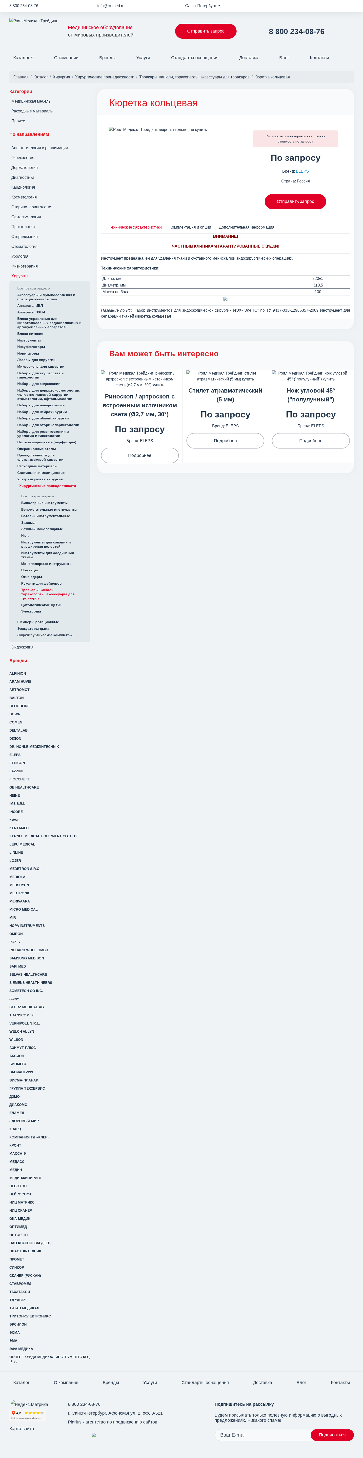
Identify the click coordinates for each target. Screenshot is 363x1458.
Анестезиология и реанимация (39, 148)
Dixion (15, 738)
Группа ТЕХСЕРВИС (27, 1088)
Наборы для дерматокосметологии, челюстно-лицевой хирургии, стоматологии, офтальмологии (48, 394)
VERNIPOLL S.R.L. (24, 1023)
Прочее (18, 121)
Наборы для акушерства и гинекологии (40, 375)
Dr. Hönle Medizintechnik (34, 747)
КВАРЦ (15, 1129)
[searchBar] (350, 54)
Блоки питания (30, 334)
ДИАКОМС (18, 1105)
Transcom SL (22, 1015)
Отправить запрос (205, 31)
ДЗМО (14, 1096)
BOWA (14, 714)
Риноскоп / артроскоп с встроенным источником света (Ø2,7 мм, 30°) (140, 405)
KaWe (14, 820)
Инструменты (29, 340)
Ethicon (17, 763)
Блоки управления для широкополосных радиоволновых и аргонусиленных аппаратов (49, 323)
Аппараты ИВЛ (30, 305)
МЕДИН (15, 1170)
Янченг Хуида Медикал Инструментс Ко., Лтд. (49, 1359)
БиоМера (18, 1064)
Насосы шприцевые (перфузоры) (46, 442)
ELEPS (14, 755)
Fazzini (16, 771)
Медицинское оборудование (101, 31)
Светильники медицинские (41, 473)
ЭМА (13, 1341)
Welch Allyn (21, 1031)
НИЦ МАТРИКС (22, 1202)
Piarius (74, 1422)
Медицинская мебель (30, 101)
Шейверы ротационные (38, 622)
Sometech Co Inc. (26, 991)
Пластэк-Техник (25, 1251)
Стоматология (24, 246)
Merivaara (19, 901)
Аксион (16, 1056)
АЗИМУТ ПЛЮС (22, 1048)
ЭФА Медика (21, 1349)
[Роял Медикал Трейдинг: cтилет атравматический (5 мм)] (225, 376)
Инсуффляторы (31, 347)
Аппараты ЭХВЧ (31, 312)
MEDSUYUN (19, 885)
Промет (16, 1259)
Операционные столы (36, 449)
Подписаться (332, 1434)
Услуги (143, 57)
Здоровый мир (24, 1121)
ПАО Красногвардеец (29, 1243)
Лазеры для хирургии (36, 360)
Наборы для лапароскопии (41, 405)
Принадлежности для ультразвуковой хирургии (40, 457)
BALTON (16, 698)
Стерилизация (24, 236)
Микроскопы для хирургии (40, 366)
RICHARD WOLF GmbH (28, 950)
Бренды (107, 57)
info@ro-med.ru (110, 6)
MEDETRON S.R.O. (24, 869)
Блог (284, 57)
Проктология (23, 227)
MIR (12, 917)
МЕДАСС (16, 1162)
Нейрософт (20, 1194)
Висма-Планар (23, 1080)
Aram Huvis (20, 682)
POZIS (14, 942)
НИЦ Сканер (20, 1210)
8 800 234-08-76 (23, 6)
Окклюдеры (31, 577)
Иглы (25, 536)
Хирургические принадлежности (47, 486)
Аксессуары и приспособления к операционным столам (46, 297)
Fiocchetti (19, 779)
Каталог (21, 57)
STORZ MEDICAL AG (26, 1007)
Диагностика (22, 177)
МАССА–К (17, 1153)
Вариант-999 (21, 1072)
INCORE (16, 812)
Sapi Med (17, 966)
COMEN (15, 722)
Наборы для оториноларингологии (48, 425)
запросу (306, 141)
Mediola (17, 877)
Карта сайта (21, 1428)
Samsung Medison (26, 958)
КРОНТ (15, 1145)
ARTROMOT (19, 690)
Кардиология (23, 187)
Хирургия (20, 276)
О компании (66, 57)
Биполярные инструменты (44, 503)
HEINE (14, 795)
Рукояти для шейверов (41, 583)
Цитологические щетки (41, 605)
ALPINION (17, 673)
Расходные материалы (32, 111)
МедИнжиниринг (25, 1178)
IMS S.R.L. (17, 804)
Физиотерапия (24, 266)
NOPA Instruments (27, 926)
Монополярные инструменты (46, 564)
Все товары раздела (33, 288)
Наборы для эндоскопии (38, 384)
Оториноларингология (31, 207)
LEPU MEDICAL (22, 844)
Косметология (24, 197)
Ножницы (29, 570)
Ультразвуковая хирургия (40, 479)
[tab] (135, 227)
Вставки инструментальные (45, 516)
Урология (19, 256)
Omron (16, 934)
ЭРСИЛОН (18, 1324)
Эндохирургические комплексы (45, 635)
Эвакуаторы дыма (33, 628)
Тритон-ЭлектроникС (30, 1316)
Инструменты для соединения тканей (47, 555)
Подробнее (139, 455)
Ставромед (20, 1284)
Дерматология (24, 167)
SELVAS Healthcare (28, 974)
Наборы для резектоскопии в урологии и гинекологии (43, 434)
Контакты (319, 57)
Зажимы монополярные (42, 529)
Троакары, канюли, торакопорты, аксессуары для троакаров (48, 594)
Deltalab (18, 730)
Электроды (31, 611)
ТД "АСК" (17, 1300)
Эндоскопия (22, 647)
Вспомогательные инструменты (49, 509)
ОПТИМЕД (18, 1227)
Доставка (248, 57)
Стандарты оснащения (195, 57)
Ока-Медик (19, 1219)
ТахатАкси (19, 1292)
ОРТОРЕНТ (18, 1235)
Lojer (15, 861)
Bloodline (19, 706)
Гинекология (22, 158)
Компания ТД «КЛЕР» (29, 1137)
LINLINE (16, 852)
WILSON (16, 1040)
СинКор (16, 1267)
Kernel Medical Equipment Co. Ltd (43, 836)
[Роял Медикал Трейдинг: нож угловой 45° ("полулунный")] (311, 376)
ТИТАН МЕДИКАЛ (24, 1308)
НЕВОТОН (18, 1186)
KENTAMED (19, 828)
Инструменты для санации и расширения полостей (46, 544)
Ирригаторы (28, 353)
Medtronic (19, 893)
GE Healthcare (24, 787)
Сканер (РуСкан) (25, 1276)
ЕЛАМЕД (16, 1113)
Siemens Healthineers (30, 983)
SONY (14, 999)
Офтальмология (26, 217)
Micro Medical (23, 909)
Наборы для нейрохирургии (42, 412)
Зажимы (28, 522)
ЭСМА (14, 1332)
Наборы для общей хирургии (43, 418)
